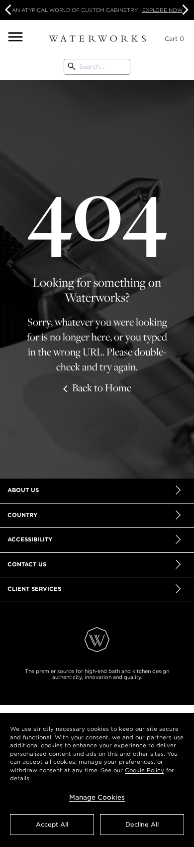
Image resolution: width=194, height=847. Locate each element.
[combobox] (97, 67)
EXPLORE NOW (162, 10)
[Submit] (72, 67)
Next (184, 10)
